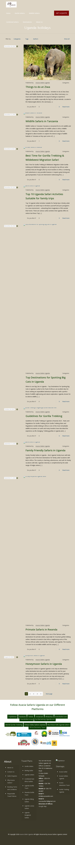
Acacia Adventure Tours (64, 784)
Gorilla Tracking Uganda (64, 791)
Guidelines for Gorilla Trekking (44, 416)
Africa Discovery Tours (37, 727)
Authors (35, 39)
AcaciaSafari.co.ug (26, 719)
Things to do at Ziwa (38, 87)
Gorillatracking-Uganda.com (45, 719)
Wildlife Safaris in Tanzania (42, 121)
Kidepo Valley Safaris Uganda (35, 725)
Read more (65, 107)
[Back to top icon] (67, 842)
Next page (49, 694)
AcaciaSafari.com (61, 717)
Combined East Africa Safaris (29, 780)
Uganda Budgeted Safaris (28, 815)
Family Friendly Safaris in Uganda (45, 450)
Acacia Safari (63, 772)
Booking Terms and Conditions (12, 788)
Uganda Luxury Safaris (29, 807)
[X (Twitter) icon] (36, 838)
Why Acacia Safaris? (11, 781)
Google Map (42, 806)
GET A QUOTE (61, 13)
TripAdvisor (12, 717)
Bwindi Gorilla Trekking (13, 725)
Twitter (30, 717)
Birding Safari (29, 770)
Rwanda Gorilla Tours (29, 793)
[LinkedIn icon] (38, 838)
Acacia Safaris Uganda (43, 83)
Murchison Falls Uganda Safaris (58, 725)
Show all (66, 39)
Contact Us (10, 772)
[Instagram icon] (40, 838)
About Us (10, 768)
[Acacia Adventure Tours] (11, 4)
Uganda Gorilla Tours (29, 787)
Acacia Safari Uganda (26, 834)
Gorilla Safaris (29, 766)
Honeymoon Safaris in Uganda (44, 664)
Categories (17, 39)
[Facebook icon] (34, 838)
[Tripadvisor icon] (42, 838)
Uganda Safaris (29, 775)
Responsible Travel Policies (11, 795)
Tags (26, 39)
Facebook (22, 717)
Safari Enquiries (12, 776)
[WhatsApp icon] (32, 838)
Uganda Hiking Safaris (29, 800)
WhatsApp (49, 717)
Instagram (39, 717)
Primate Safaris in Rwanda (41, 629)
